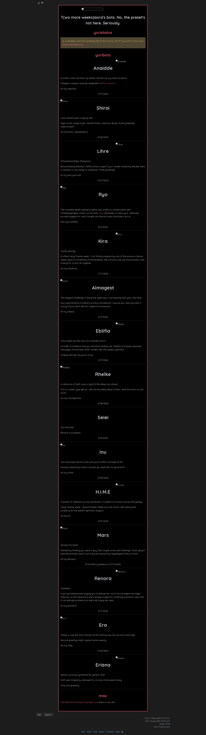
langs (101, 731)
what (89, 731)
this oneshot (109, 83)
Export (48, 714)
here (101, 213)
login (118, 731)
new (83, 731)
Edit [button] (39, 714)
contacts (110, 731)
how (95, 731)
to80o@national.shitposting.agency (78, 702)
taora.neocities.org (72, 44)
